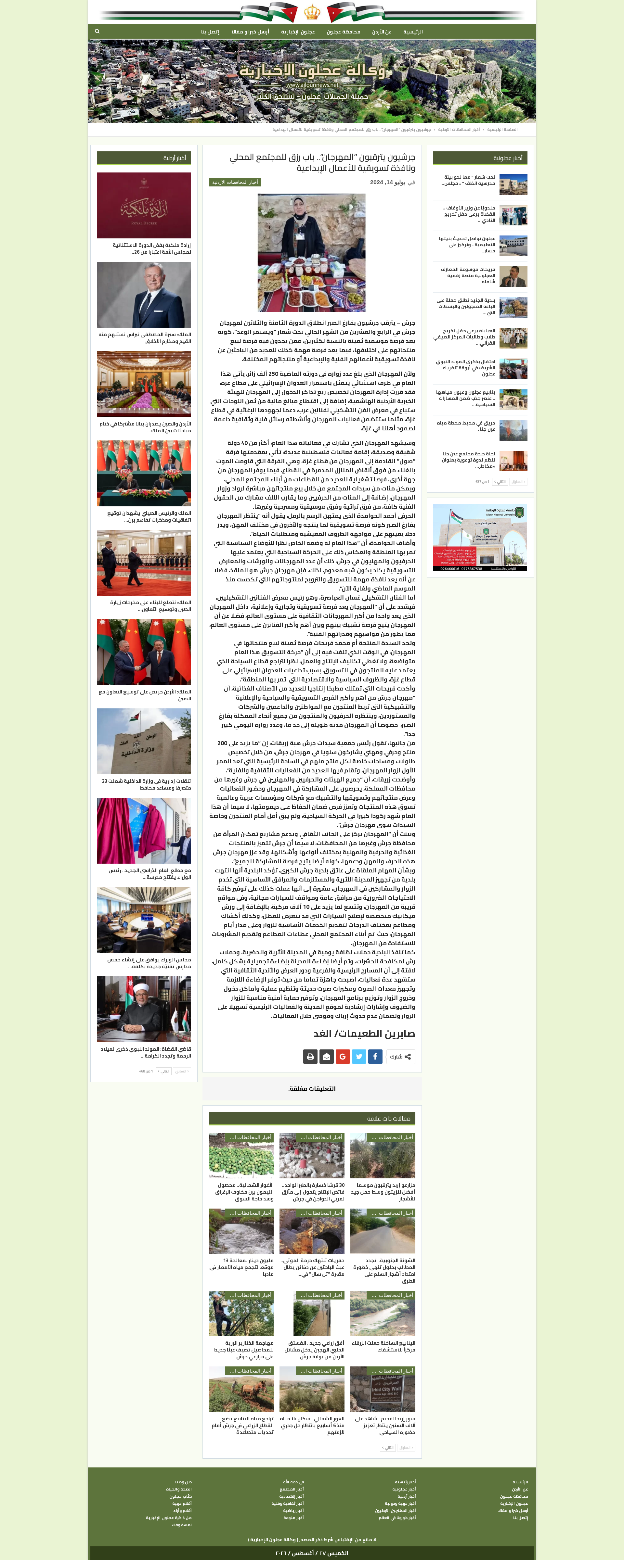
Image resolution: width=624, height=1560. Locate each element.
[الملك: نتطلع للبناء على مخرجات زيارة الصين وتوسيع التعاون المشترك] (144, 563)
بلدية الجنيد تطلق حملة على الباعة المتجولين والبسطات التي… (465, 306)
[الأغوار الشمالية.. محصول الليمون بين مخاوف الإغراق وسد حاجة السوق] (241, 1155)
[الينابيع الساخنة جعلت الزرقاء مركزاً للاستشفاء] (382, 1313)
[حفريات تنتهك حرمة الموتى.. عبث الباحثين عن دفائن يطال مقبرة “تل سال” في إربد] (312, 1231)
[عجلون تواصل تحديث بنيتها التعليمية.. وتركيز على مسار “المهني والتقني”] (513, 245)
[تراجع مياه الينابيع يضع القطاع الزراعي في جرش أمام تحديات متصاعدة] (241, 1389)
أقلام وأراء (182, 1510)
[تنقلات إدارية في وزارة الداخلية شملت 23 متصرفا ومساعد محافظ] (144, 741)
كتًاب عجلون (180, 1496)
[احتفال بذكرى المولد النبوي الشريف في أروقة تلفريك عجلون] (513, 368)
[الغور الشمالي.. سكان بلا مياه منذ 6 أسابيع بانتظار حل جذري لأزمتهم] (312, 1389)
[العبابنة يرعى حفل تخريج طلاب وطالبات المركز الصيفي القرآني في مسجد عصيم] (513, 338)
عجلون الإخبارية (298, 31)
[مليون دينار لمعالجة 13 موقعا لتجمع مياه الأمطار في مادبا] (241, 1231)
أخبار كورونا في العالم (397, 1518)
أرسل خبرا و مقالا (250, 31)
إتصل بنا (210, 31)
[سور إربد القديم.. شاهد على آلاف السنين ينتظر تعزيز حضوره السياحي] (382, 1389)
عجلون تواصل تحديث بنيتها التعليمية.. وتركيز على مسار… (467, 244)
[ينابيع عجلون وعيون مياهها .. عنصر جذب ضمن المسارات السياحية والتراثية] (513, 399)
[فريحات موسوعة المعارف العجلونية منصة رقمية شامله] (513, 276)
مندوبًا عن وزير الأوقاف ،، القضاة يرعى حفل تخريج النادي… (469, 213)
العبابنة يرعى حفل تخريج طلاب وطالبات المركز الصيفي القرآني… (464, 336)
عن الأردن (382, 31)
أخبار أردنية (406, 1496)
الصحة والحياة (179, 1489)
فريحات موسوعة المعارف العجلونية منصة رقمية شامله (468, 275)
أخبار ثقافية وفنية (287, 1503)
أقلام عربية (182, 1503)
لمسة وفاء (182, 1525)
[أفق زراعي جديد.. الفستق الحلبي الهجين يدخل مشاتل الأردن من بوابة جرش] (312, 1313)
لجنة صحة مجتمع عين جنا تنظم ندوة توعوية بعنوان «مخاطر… (468, 459)
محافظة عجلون (343, 31)
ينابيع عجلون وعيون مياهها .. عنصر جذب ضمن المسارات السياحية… (465, 398)
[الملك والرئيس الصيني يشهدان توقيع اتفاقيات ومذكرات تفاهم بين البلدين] (144, 473)
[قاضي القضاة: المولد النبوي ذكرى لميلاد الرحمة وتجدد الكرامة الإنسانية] (144, 1009)
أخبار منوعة (293, 1518)
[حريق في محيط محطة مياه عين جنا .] (513, 430)
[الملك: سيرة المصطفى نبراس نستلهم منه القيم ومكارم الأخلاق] (144, 295)
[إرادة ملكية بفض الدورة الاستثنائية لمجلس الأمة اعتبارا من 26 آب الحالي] (144, 205)
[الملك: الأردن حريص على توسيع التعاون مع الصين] (144, 652)
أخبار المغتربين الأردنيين (395, 1510)
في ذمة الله (293, 1482)
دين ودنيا (183, 1482)
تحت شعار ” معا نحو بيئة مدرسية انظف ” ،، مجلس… (467, 180)
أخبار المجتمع (292, 1489)
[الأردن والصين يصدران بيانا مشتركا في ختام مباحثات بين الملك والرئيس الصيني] (144, 384)
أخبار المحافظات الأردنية (235, 182)
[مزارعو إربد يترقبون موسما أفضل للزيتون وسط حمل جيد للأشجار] (382, 1155)
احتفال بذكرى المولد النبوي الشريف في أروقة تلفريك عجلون (465, 367)
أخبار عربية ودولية (400, 1503)
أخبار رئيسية (405, 1482)
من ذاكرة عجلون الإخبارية (169, 1518)
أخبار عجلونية (404, 1489)
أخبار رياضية (293, 1510)
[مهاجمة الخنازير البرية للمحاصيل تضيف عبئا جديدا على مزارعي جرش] (241, 1313)
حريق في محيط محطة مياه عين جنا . (466, 426)
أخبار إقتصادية (291, 1496)
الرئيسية (413, 31)
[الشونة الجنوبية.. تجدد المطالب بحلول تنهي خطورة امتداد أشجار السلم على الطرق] (382, 1231)
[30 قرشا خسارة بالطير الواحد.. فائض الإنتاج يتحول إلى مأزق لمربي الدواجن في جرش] (312, 1155)
